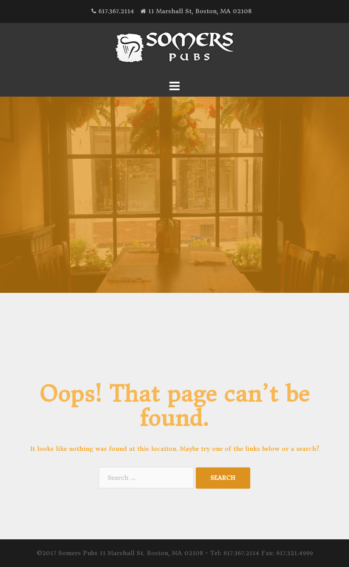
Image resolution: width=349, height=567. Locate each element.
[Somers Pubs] (175, 50)
